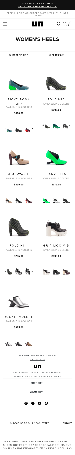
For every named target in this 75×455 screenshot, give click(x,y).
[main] (37, 209)
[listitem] (19, 102)
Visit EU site (37, 360)
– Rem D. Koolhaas (37, 445)
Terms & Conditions (25, 377)
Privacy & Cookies (50, 377)
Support (37, 383)
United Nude (28, 372)
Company (36, 392)
